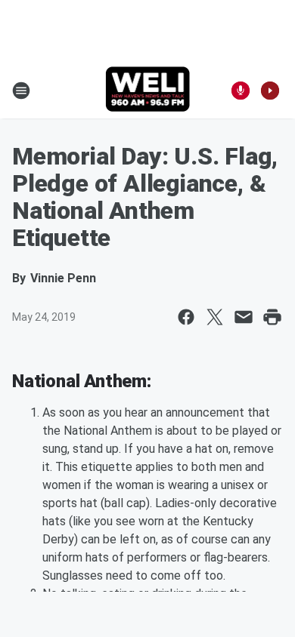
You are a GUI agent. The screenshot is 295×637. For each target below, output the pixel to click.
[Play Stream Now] (270, 91)
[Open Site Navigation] (21, 91)
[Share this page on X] (214, 317)
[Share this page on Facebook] (186, 317)
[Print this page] (272, 317)
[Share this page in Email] (243, 317)
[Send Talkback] (240, 91)
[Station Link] (148, 90)
